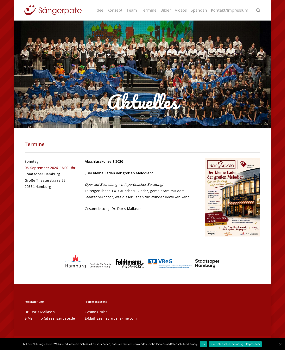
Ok (203, 344)
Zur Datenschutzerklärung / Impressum (235, 344)
